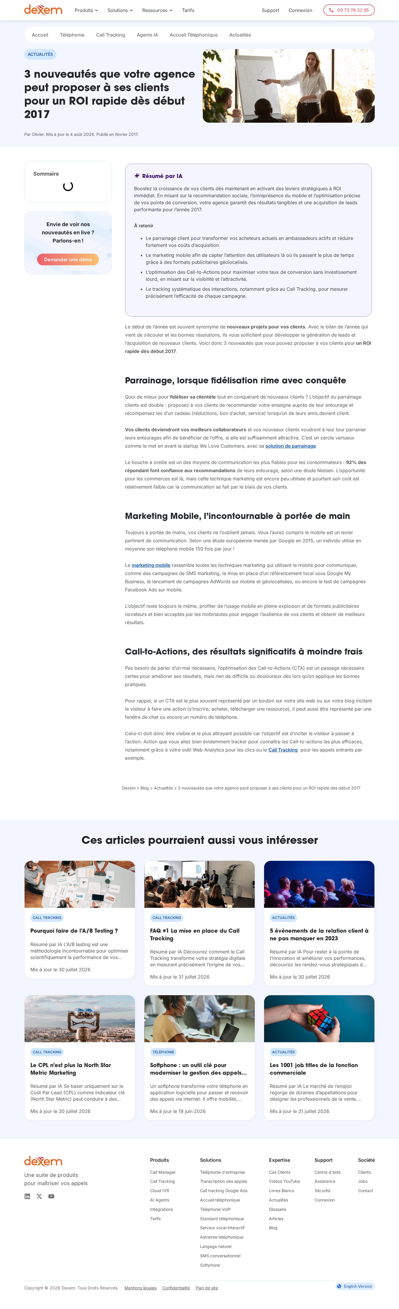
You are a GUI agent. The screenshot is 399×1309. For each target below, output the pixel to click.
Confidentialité (176, 1287)
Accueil (40, 35)
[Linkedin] (27, 1196)
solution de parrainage (291, 446)
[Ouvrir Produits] (96, 10)
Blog (144, 787)
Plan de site (207, 1287)
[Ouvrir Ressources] (171, 10)
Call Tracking (110, 35)
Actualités (240, 35)
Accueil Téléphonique (194, 35)
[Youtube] (51, 1196)
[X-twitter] (39, 1196)
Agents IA (147, 35)
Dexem (129, 787)
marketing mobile (151, 565)
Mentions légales (140, 1287)
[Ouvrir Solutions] (131, 10)
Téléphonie (72, 35)
